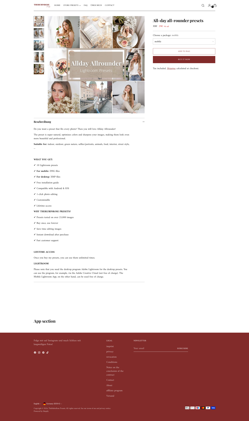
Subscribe (182, 348)
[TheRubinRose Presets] (42, 5)
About (109, 385)
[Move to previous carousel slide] (207, 304)
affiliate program (114, 391)
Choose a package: (165, 35)
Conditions (111, 362)
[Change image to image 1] (39, 21)
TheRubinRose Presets (57, 408)
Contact (110, 380)
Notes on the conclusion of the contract (114, 371)
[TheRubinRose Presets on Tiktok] (47, 353)
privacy (109, 352)
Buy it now (184, 59)
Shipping (171, 68)
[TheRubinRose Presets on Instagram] (39, 353)
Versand (110, 396)
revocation (111, 357)
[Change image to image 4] (39, 57)
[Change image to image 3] (39, 45)
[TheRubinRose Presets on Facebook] (35, 353)
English (36, 403)
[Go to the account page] (208, 5)
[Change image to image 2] (39, 33)
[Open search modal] (203, 5)
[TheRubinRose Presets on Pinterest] (43, 353)
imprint (110, 346)
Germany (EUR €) (53, 403)
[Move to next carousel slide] (213, 304)
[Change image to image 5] (39, 69)
